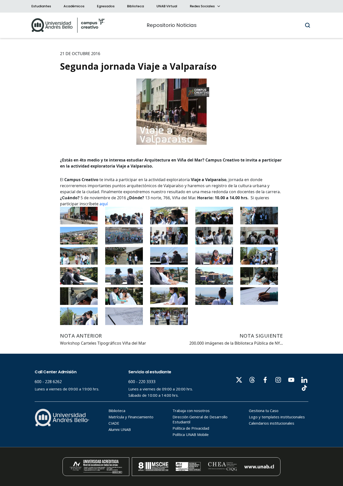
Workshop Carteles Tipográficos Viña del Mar (103, 343)
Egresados (106, 6)
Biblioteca (135, 6)
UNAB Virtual (166, 6)
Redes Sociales (202, 6)
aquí (104, 204)
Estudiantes (41, 6)
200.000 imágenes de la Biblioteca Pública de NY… (236, 343)
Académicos (74, 6)
